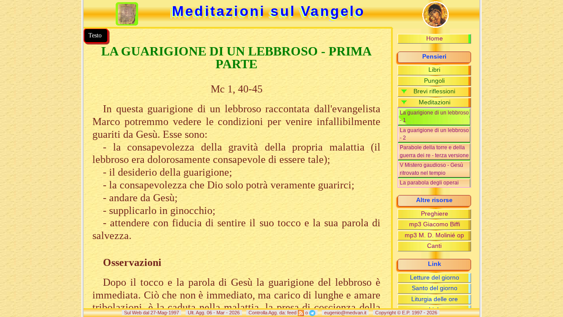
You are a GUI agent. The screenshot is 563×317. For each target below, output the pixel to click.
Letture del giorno (434, 277)
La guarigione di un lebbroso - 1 (434, 116)
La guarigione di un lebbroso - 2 (434, 134)
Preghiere (434, 213)
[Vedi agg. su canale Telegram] (312, 312)
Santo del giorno (434, 288)
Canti (434, 246)
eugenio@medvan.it (345, 312)
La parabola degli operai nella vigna (429, 186)
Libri (434, 69)
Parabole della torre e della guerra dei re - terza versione (434, 151)
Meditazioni (434, 102)
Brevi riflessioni (434, 91)
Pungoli (434, 80)
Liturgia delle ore (434, 299)
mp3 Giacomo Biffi (434, 224)
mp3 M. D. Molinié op (434, 235)
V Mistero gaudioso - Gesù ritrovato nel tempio (431, 168)
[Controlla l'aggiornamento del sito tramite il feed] (301, 312)
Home (434, 38)
